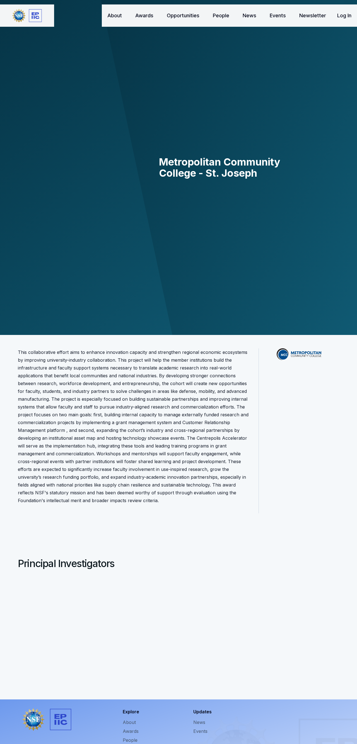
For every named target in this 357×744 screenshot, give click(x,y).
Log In (344, 15)
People (221, 15)
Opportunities (183, 15)
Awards (144, 15)
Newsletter (312, 15)
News (249, 15)
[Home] (27, 15)
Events (278, 15)
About (114, 15)
